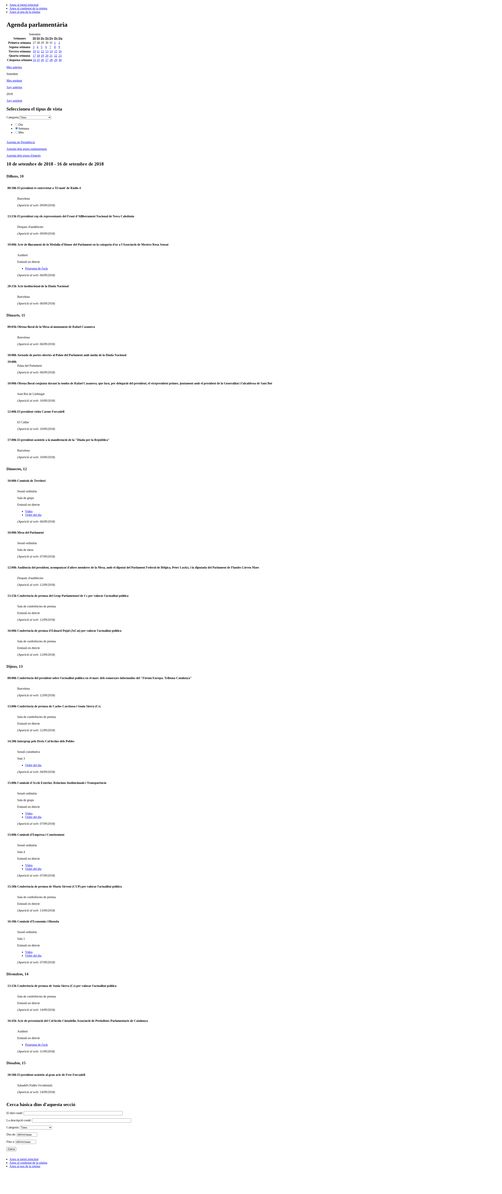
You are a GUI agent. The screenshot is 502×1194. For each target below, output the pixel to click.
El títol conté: (15, 1113)
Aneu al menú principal (23, 4)
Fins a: (10, 1141)
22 (55, 55)
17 (34, 55)
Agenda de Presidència (20, 142)
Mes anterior (14, 67)
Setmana (23, 128)
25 (38, 60)
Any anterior (14, 87)
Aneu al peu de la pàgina (24, 12)
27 (46, 60)
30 (60, 60)
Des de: (11, 1134)
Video (29, 511)
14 (51, 51)
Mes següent (14, 80)
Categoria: (12, 117)
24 (34, 60)
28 (51, 60)
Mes (21, 132)
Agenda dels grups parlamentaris (26, 149)
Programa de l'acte (36, 268)
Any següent (14, 100)
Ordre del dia (33, 515)
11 (38, 51)
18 (38, 55)
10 (34, 51)
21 (51, 55)
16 (60, 51)
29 (55, 60)
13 (46, 51)
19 (42, 55)
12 (42, 51)
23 (60, 55)
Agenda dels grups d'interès (23, 155)
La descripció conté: (19, 1120)
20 (46, 55)
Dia (20, 124)
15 (55, 51)
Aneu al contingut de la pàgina (28, 8)
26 (42, 60)
